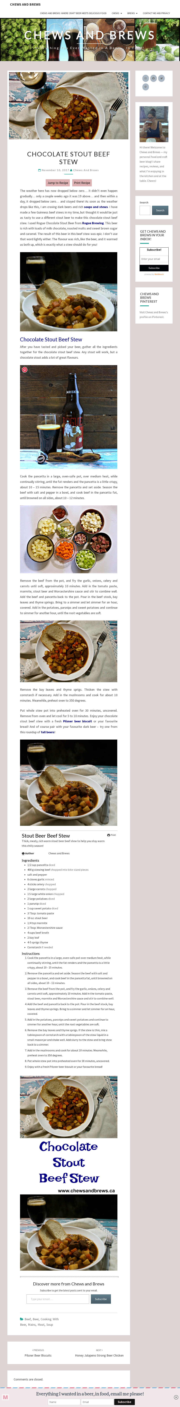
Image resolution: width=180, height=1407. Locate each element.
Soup (49, 1325)
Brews (131, 13)
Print (113, 835)
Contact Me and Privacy (156, 13)
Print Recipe (82, 183)
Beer (36, 1319)
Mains (32, 1325)
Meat (41, 1325)
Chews (115, 13)
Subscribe (101, 1299)
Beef (28, 1319)
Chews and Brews (25, 4)
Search (144, 202)
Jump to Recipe (57, 183)
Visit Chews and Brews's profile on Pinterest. (154, 314)
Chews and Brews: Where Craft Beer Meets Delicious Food (73, 13)
